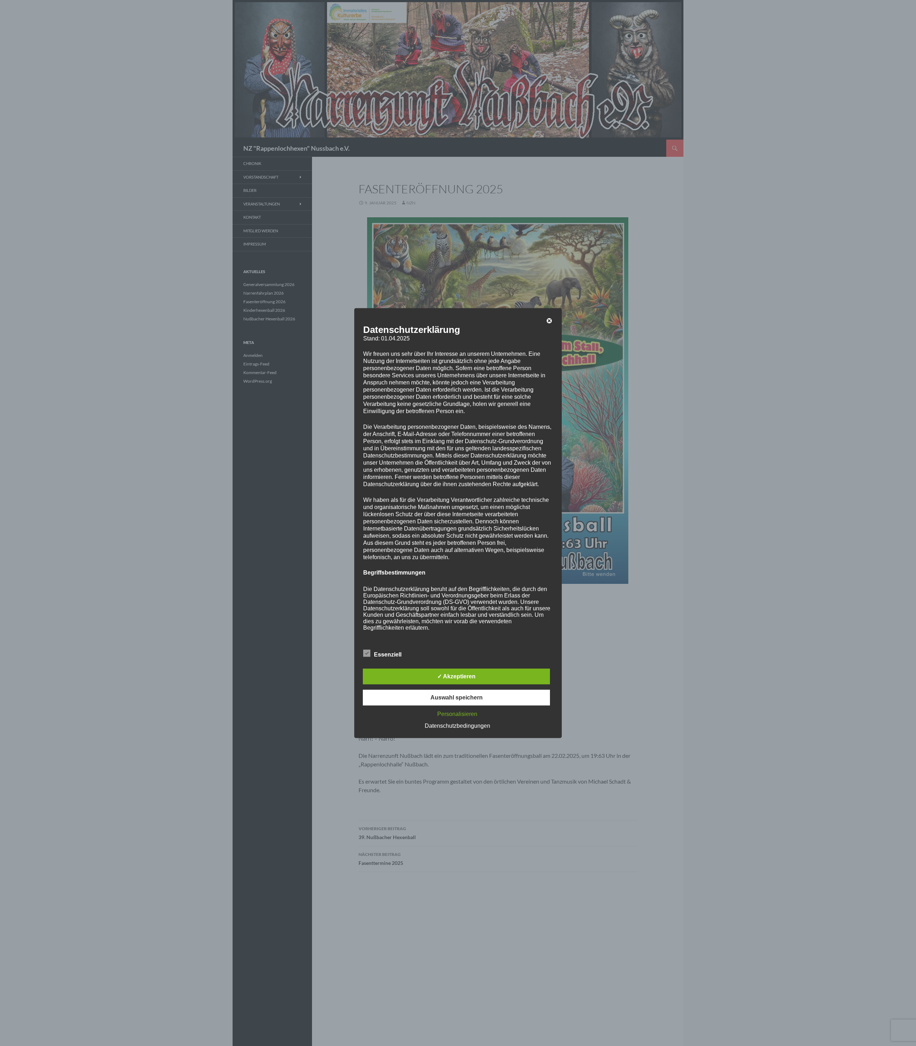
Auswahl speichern (456, 697)
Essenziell (387, 654)
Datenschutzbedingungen (457, 725)
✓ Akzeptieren (456, 676)
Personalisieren (457, 714)
